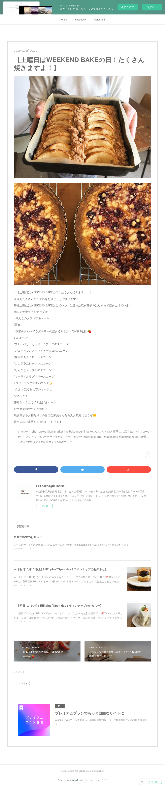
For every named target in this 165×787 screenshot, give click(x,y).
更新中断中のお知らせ (28, 537)
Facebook (80, 19)
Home (63, 19)
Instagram (99, 19)
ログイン (151, 7)
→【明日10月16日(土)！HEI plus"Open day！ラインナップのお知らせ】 (61, 569)
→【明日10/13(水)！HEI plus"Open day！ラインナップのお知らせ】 (58, 605)
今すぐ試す (127, 7)
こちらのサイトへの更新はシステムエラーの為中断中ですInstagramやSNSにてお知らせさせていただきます (72, 544)
